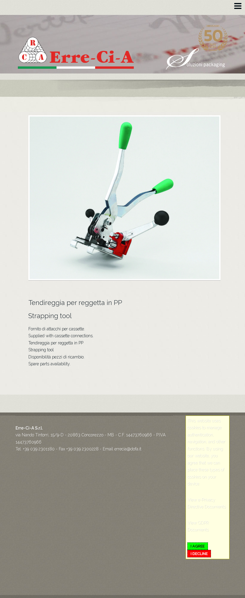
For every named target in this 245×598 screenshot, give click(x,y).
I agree (198, 546)
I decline (199, 553)
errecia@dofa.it (127, 449)
